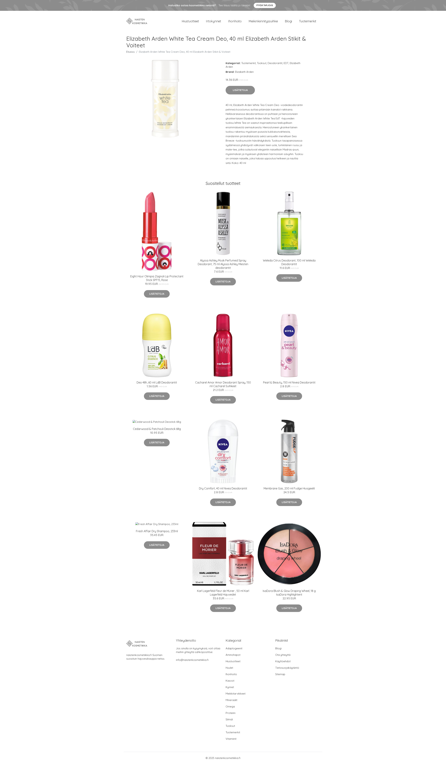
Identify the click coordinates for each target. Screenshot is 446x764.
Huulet (229, 667)
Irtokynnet (213, 21)
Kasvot (230, 680)
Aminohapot (233, 654)
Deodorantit (275, 63)
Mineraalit (231, 700)
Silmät (229, 719)
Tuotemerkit (307, 21)
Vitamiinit (231, 738)
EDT (286, 63)
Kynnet (230, 687)
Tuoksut (261, 63)
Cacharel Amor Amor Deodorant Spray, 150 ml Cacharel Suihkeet (223, 384)
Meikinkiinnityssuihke (263, 21)
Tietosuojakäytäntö (287, 667)
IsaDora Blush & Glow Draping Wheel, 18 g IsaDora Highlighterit (289, 592)
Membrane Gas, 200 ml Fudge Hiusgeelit (289, 488)
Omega (230, 706)
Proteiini (230, 713)
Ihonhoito (235, 21)
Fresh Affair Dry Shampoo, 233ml (157, 531)
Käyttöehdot (283, 661)
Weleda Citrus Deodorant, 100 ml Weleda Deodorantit (289, 262)
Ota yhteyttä (282, 654)
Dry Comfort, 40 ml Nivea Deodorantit (223, 488)
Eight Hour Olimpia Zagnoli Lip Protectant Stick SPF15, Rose (156, 278)
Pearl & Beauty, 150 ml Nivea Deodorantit (289, 382)
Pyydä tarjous (264, 5)
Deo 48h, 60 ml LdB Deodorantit (157, 382)
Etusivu (130, 51)
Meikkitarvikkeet (235, 693)
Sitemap (280, 674)
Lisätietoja (240, 90)
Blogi (288, 21)
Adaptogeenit (234, 648)
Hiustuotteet (190, 21)
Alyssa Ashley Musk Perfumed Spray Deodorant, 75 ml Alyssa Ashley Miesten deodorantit (223, 264)
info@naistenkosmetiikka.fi (192, 660)
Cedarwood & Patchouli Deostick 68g (157, 429)
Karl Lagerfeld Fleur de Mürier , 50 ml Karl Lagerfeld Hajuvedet (223, 592)
